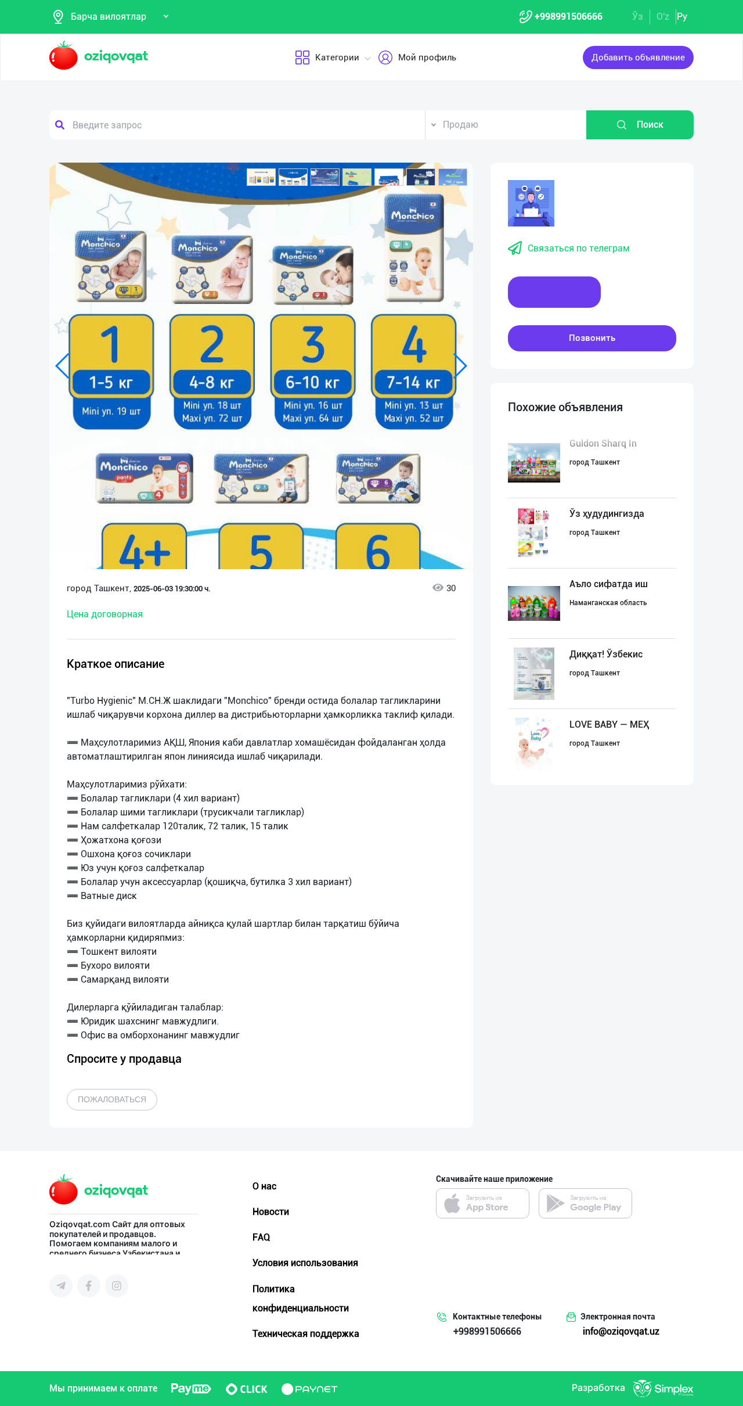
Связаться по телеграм (579, 248)
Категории (337, 57)
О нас (264, 1186)
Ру (682, 16)
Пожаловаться (112, 1099)
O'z (663, 16)
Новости (271, 1211)
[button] (261, 177)
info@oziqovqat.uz (621, 1331)
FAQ (261, 1237)
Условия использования (305, 1262)
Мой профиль (427, 57)
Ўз (637, 16)
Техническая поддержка (306, 1333)
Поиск (650, 124)
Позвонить (592, 338)
